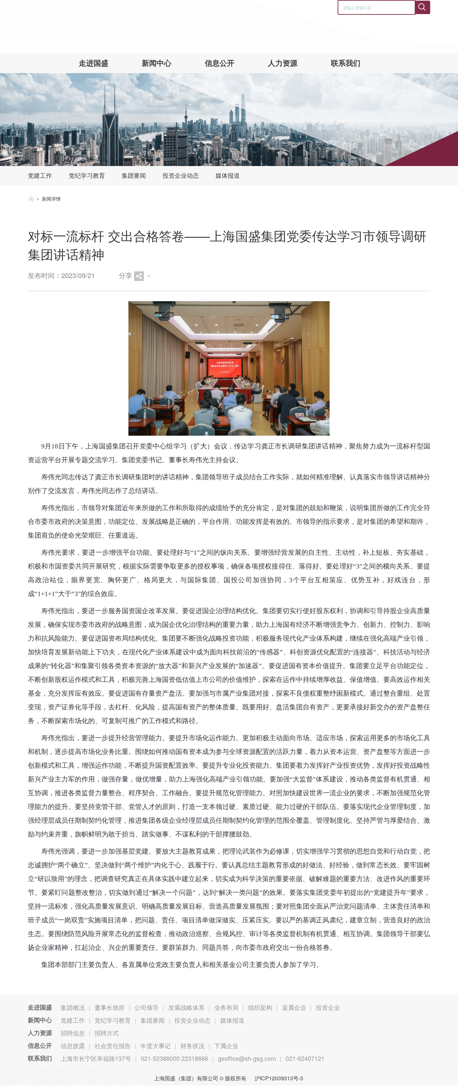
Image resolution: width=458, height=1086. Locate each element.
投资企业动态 (181, 175)
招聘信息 (73, 1032)
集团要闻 (134, 175)
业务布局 (226, 1007)
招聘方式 (107, 1032)
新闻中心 (156, 63)
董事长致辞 (110, 1007)
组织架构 (260, 1007)
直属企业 (294, 1007)
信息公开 (219, 63)
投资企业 (328, 1007)
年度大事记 (155, 1045)
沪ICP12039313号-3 (278, 1078)
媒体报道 (228, 175)
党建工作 (40, 175)
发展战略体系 (186, 1007)
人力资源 (282, 63)
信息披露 (73, 1045)
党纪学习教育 (87, 175)
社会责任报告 (113, 1045)
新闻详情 (51, 199)
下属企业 (226, 1045)
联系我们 (345, 63)
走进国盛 (93, 63)
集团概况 (73, 1007)
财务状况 (192, 1045)
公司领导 (146, 1007)
